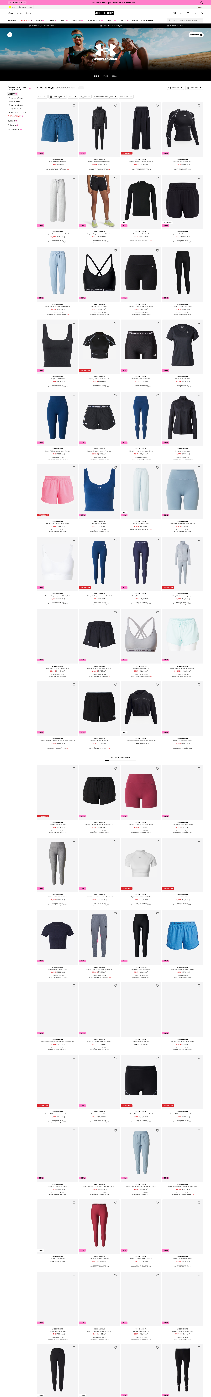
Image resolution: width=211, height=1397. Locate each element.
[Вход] (181, 13)
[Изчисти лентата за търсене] (201, 20)
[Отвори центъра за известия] (188, 13)
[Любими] (194, 13)
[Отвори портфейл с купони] (174, 13)
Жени (10, 13)
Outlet (14, 7)
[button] (175, 88)
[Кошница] (201, 13)
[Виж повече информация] (57, 171)
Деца (28, 13)
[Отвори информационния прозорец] (201, 2)
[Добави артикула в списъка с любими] (74, 105)
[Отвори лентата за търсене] (168, 20)
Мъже (19, 13)
